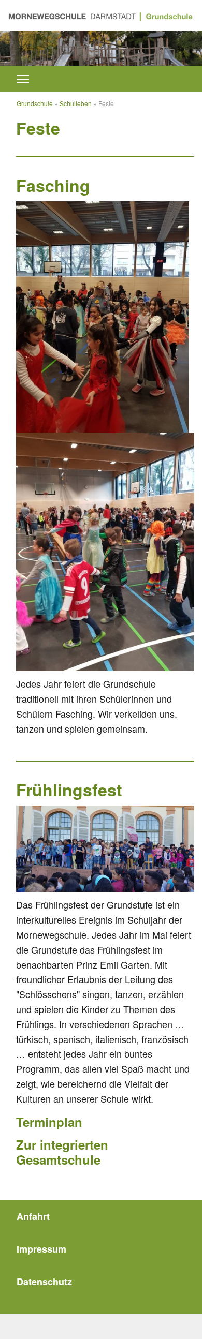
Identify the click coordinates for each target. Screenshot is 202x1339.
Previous (25, 43)
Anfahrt (33, 1216)
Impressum (41, 1249)
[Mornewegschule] (101, 15)
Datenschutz (44, 1281)
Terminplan (49, 1121)
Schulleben (76, 103)
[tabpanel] (101, 48)
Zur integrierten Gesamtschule (62, 1152)
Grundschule (35, 103)
